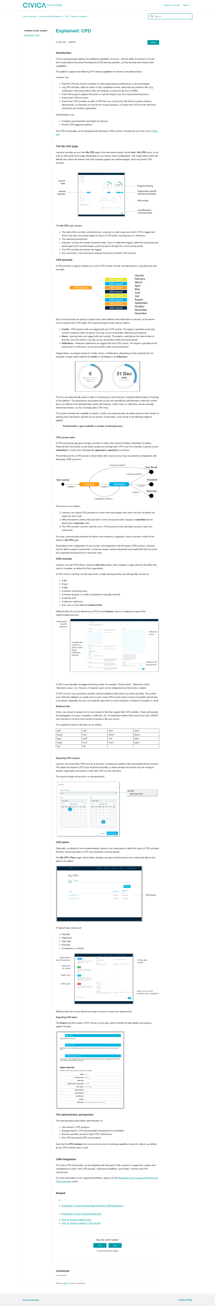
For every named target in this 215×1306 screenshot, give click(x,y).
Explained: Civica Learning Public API (81, 1214)
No (115, 1245)
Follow (153, 42)
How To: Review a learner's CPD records (81, 1223)
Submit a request (172, 5)
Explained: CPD (32, 35)
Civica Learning (54, 5)
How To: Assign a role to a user (76, 1219)
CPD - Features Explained (76, 16)
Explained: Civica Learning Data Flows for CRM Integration (92, 1206)
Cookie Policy (185, 1300)
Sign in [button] (186, 5)
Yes (99, 1245)
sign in (65, 1283)
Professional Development (50, 16)
